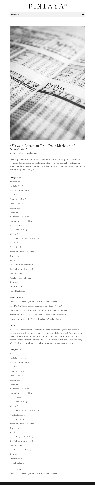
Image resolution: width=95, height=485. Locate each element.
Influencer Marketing (19, 216)
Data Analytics (16, 203)
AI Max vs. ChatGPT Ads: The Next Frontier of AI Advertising (38, 314)
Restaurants (15, 256)
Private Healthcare (18, 243)
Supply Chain (16, 286)
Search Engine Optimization (22, 269)
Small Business (16, 273)
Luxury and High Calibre (21, 221)
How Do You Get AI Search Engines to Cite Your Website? (36, 306)
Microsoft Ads (16, 234)
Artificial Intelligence (19, 186)
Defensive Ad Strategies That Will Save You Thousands (34, 301)
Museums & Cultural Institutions (24, 238)
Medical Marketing (18, 229)
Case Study (14, 194)
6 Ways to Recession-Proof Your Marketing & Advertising (43, 147)
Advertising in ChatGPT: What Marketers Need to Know (35, 319)
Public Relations (17, 247)
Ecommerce (15, 208)
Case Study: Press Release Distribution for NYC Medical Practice (38, 310)
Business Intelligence (19, 190)
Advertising (35, 153)
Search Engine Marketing (21, 264)
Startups (13, 282)
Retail (12, 260)
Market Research (17, 225)
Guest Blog (15, 212)
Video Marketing (17, 291)
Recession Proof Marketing (22, 251)
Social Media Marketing (20, 278)
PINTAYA (16, 153)
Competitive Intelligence (21, 199)
